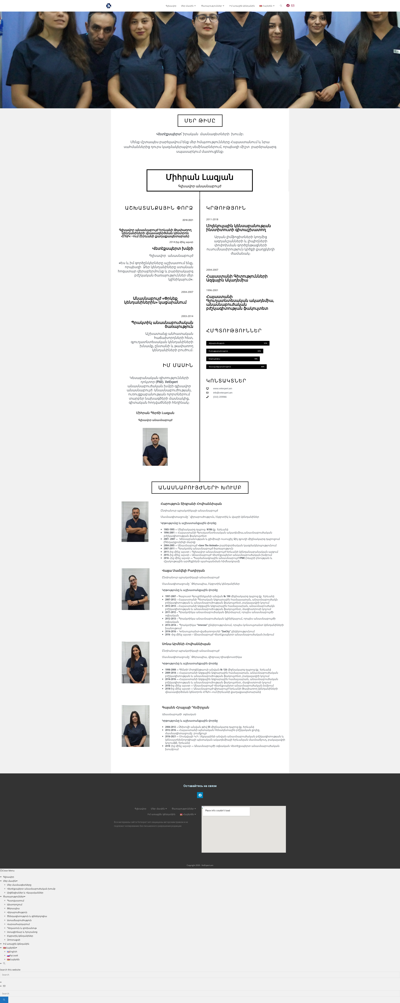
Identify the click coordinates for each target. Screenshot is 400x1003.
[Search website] (281, 6)
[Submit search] (4, 1000)
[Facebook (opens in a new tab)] (288, 5)
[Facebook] (200, 795)
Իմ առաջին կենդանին (161, 814)
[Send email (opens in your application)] (292, 5)
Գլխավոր (140, 808)
